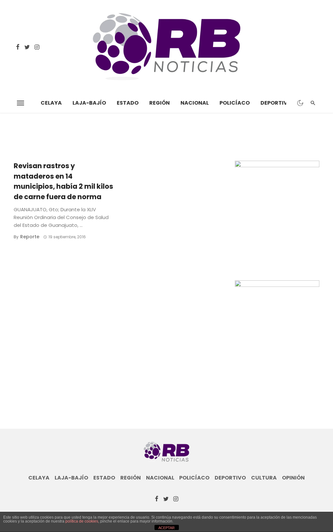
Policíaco (235, 103)
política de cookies (81, 521)
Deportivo (276, 103)
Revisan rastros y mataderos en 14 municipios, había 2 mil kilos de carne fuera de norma (63, 181)
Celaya (51, 103)
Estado (128, 103)
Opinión (293, 477)
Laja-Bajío (89, 103)
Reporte (29, 236)
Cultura (264, 477)
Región (159, 103)
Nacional (194, 103)
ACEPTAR (166, 528)
